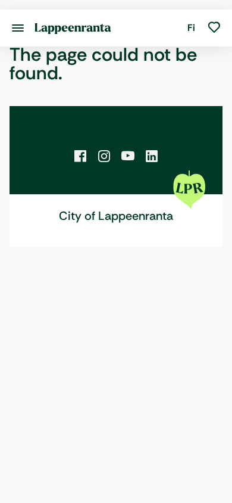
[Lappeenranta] (73, 28)
